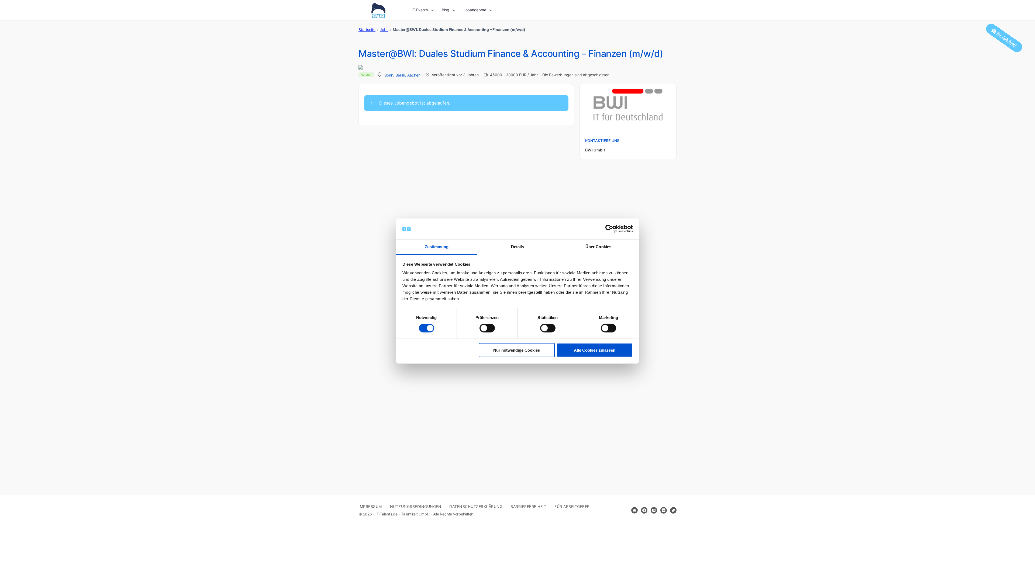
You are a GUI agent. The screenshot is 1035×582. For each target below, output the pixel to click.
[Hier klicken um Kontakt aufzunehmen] (634, 510)
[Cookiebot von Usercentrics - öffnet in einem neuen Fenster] (609, 229)
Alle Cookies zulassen (594, 350)
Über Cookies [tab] (598, 246)
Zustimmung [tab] (437, 246)
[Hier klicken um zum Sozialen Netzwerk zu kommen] (644, 510)
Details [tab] (517, 246)
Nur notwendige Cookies (516, 350)
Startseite (366, 29)
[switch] (487, 328)
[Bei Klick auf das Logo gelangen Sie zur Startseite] (378, 10)
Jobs (384, 29)
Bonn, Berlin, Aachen (402, 75)
